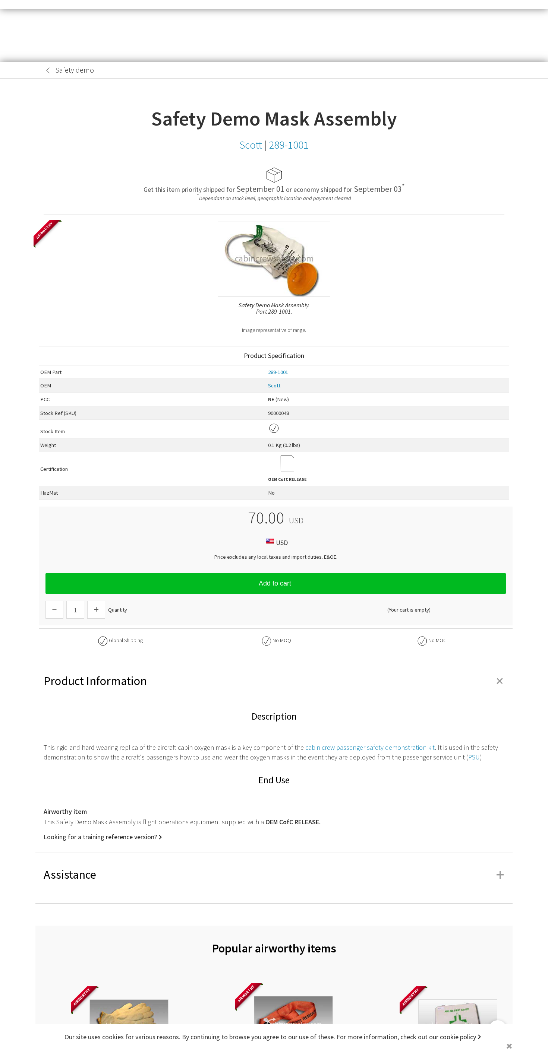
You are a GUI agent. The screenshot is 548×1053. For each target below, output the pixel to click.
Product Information (274, 681)
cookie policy (458, 1037)
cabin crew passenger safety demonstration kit (370, 747)
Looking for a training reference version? (100, 836)
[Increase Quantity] (96, 610)
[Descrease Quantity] (54, 610)
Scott (274, 385)
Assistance (274, 874)
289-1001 (278, 372)
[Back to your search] (48, 70)
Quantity (117, 609)
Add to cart (275, 583)
